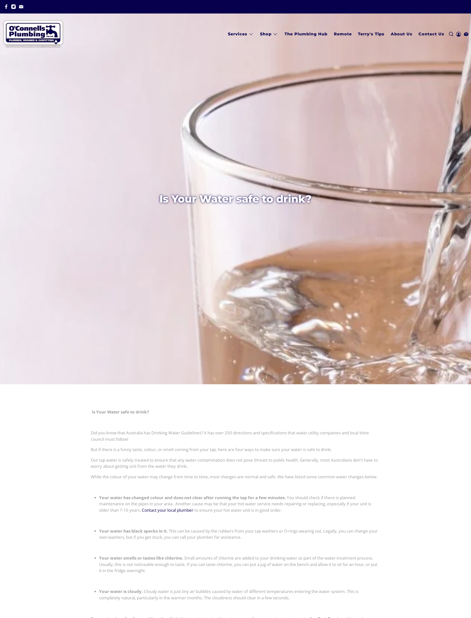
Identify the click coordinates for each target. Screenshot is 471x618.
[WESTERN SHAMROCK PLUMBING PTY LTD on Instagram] (13, 6)
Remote (343, 34)
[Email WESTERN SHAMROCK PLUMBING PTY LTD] (21, 6)
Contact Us (431, 34)
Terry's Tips (371, 34)
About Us (401, 34)
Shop (266, 34)
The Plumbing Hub (306, 34)
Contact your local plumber (167, 510)
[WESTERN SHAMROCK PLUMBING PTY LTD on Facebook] (6, 6)
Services (237, 34)
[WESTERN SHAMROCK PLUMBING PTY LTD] (33, 34)
